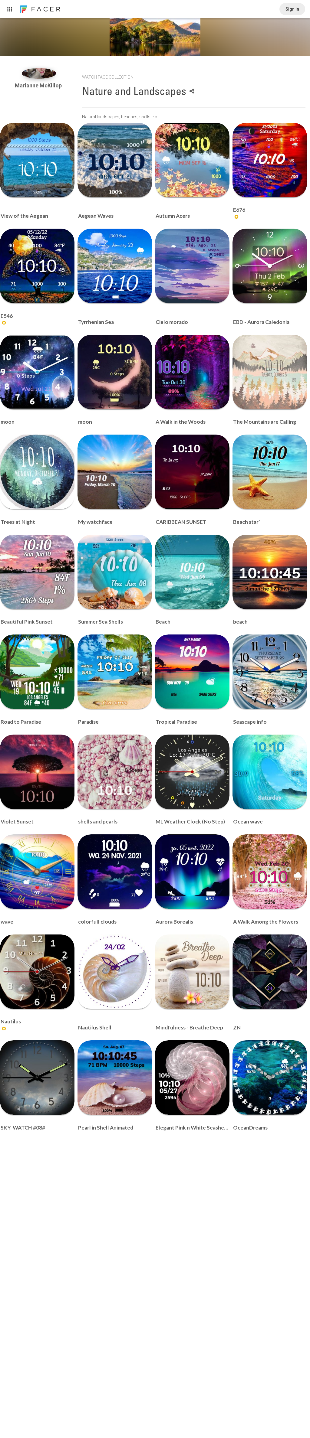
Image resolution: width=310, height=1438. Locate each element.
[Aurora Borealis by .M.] (192, 871)
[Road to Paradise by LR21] (37, 671)
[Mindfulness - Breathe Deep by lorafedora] (192, 971)
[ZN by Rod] (269, 971)
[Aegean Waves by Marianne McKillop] (115, 160)
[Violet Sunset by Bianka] (37, 772)
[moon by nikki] (37, 372)
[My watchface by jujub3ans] (115, 472)
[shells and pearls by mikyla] (115, 772)
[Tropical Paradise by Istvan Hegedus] (192, 671)
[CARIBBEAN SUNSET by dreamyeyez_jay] (192, 472)
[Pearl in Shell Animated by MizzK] (115, 1077)
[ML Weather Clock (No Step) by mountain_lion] (192, 772)
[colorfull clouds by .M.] (115, 871)
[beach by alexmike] (269, 572)
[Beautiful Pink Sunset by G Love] (37, 572)
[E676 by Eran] (269, 160)
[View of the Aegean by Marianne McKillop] (37, 160)
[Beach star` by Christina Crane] (269, 472)
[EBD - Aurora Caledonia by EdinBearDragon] (269, 266)
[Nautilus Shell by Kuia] (115, 971)
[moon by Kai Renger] (115, 372)
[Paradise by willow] (115, 671)
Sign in (292, 9)
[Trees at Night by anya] (37, 472)
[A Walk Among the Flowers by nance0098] (269, 871)
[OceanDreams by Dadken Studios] (269, 1077)
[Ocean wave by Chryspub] (269, 772)
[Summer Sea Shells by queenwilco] (115, 572)
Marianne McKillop (39, 85)
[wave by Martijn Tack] (37, 871)
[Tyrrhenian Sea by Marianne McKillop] (115, 266)
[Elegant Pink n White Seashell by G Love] (192, 1077)
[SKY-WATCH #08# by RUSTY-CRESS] (37, 1077)
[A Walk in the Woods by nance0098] (192, 372)
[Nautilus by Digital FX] (37, 971)
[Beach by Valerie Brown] (192, 572)
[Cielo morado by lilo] (192, 266)
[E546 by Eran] (37, 266)
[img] (39, 73)
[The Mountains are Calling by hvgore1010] (269, 372)
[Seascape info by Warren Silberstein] (269, 671)
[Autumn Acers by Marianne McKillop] (192, 160)
